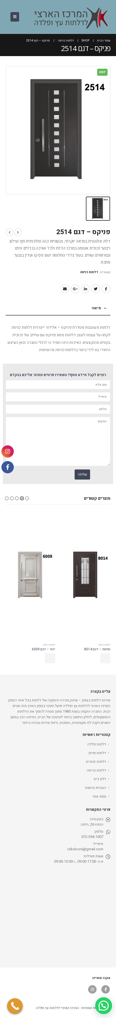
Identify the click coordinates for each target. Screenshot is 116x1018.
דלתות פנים (97, 753)
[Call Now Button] (15, 1006)
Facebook (105, 288)
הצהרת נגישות (95, 787)
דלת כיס (100, 779)
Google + (75, 288)
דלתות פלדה (96, 744)
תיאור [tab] (96, 308)
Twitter (95, 288)
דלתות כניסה (89, 272)
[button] (27, 498)
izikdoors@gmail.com (85, 849)
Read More (105, 658)
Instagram (92, 989)
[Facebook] (7, 467)
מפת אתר (99, 796)
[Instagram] (7, 451)
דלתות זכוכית (96, 761)
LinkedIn (85, 288)
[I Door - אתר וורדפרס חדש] (68, 17)
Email (65, 288)
